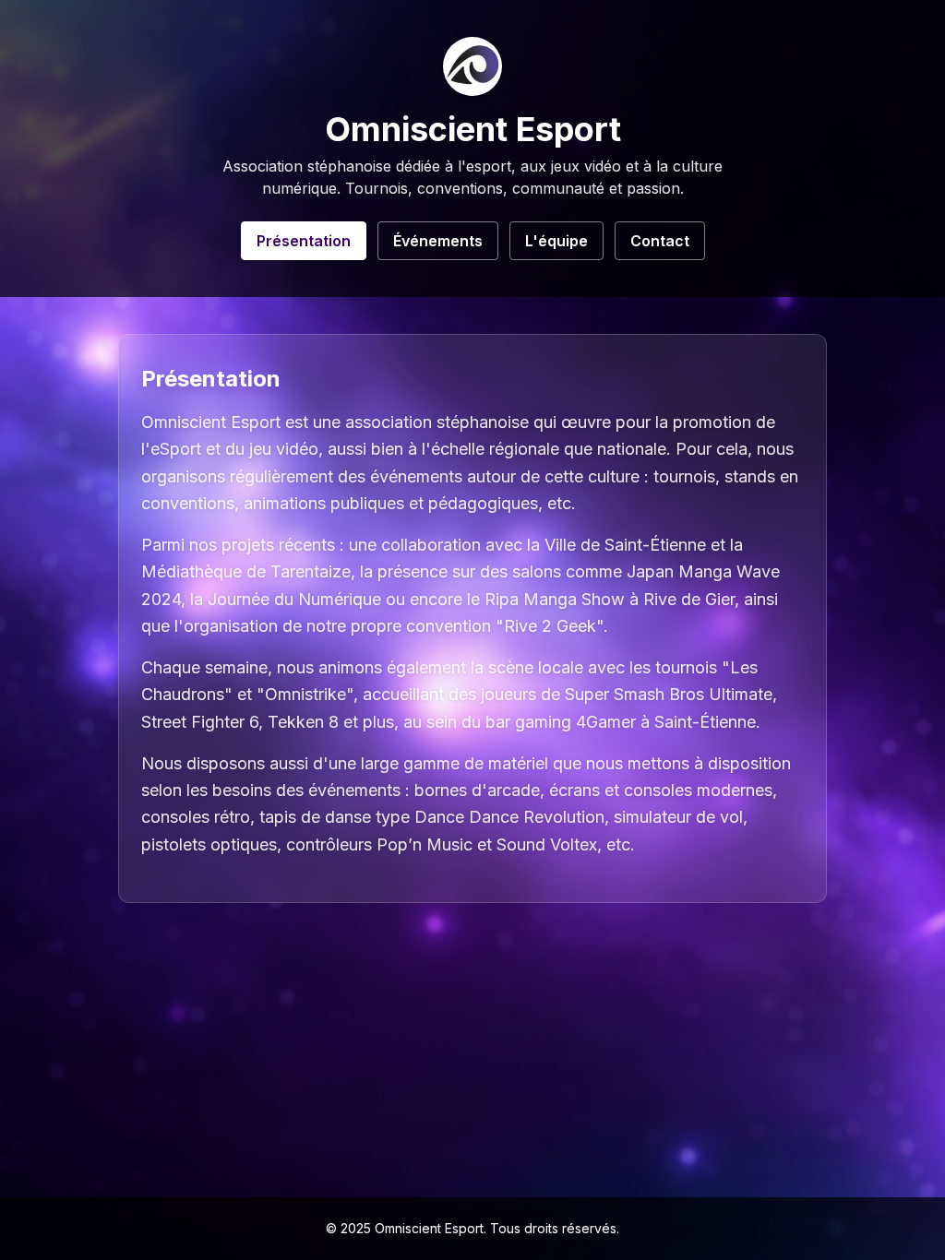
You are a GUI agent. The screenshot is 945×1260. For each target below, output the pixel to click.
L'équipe (556, 241)
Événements (438, 241)
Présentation (304, 241)
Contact (659, 241)
